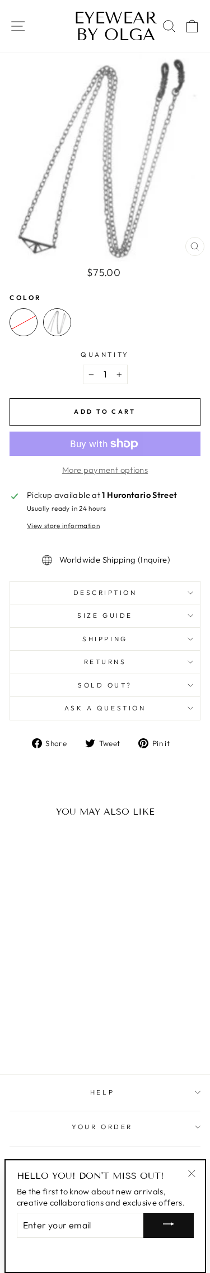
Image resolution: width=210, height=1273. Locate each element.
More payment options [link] (105, 469)
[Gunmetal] (57, 322)
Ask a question (105, 708)
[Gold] (24, 322)
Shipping (104, 639)
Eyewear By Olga (105, 26)
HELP (102, 1092)
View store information (63, 525)
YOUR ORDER (102, 1126)
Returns (105, 661)
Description (105, 592)
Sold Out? (105, 685)
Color (26, 297)
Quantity (105, 354)
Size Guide (104, 615)
